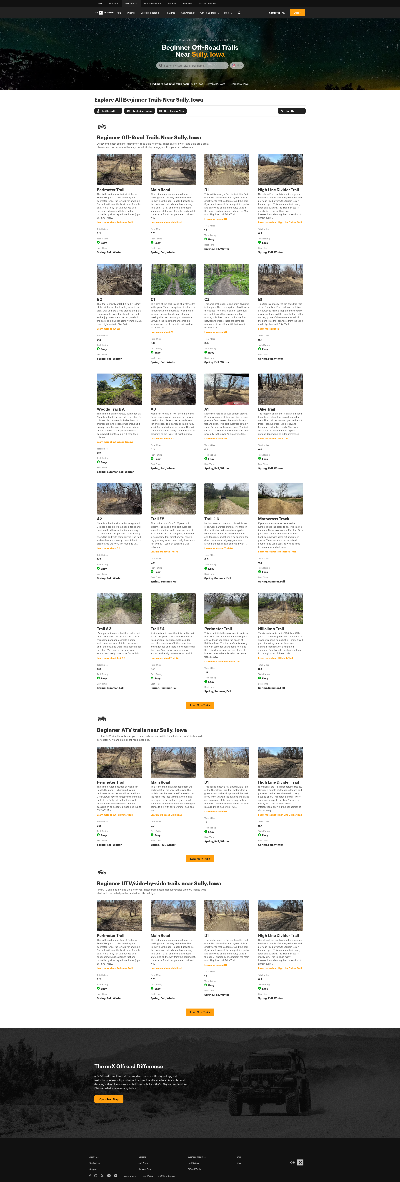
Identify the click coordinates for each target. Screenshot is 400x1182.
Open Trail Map (108, 1099)
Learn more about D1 (227, 205)
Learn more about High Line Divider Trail (281, 205)
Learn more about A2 (119, 534)
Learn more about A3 (173, 424)
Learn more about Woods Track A (119, 424)
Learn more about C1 (173, 314)
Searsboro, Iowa (239, 83)
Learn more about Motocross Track (281, 534)
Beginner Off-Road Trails (178, 40)
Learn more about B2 (119, 314)
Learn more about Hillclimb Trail (281, 644)
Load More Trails (200, 705)
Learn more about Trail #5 (173, 534)
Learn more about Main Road (173, 205)
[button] (108, 111)
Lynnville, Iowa (216, 83)
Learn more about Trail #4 (173, 644)
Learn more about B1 (281, 314)
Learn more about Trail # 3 (119, 644)
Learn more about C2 (227, 314)
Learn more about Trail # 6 (227, 534)
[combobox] (195, 65)
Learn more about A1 (227, 424)
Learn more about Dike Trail (281, 424)
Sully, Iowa (197, 83)
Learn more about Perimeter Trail (119, 205)
